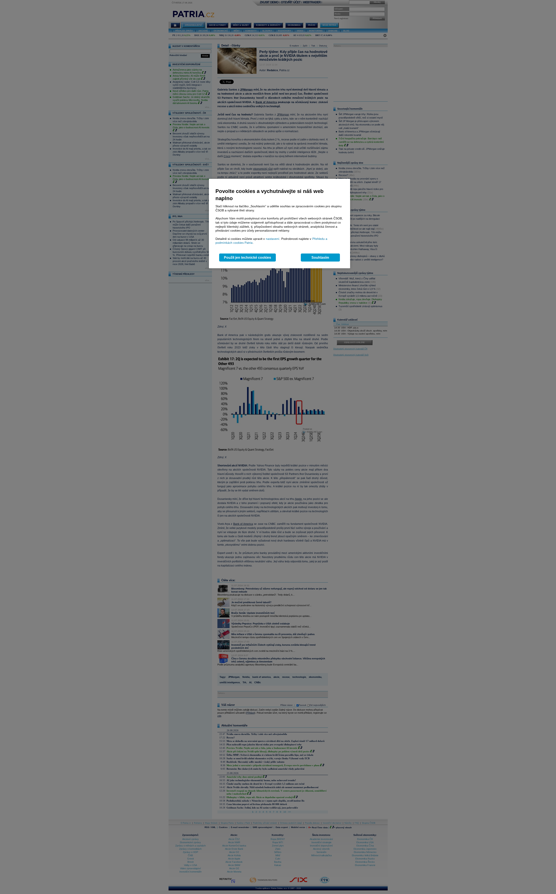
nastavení (272, 238)
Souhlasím (320, 257)
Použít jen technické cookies (247, 257)
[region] (279, 223)
